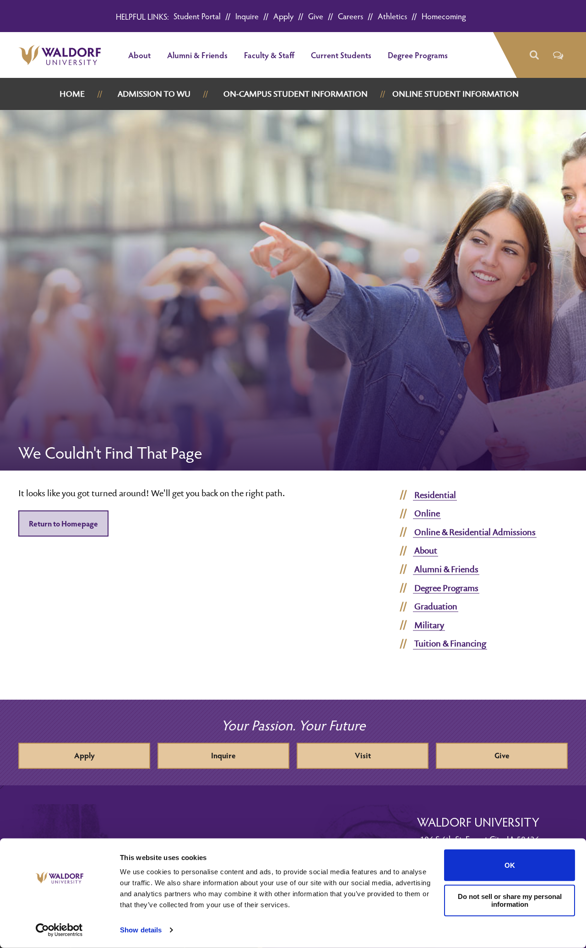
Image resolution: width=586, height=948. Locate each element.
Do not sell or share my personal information (510, 900)
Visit (363, 755)
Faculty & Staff (269, 54)
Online (427, 513)
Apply (283, 16)
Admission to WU (154, 93)
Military (429, 625)
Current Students (341, 54)
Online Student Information (455, 93)
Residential (435, 495)
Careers (350, 16)
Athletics (392, 16)
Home (72, 93)
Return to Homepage (63, 523)
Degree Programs (418, 54)
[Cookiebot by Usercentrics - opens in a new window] (59, 930)
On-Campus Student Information (295, 93)
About (139, 54)
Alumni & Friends (197, 54)
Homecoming (444, 16)
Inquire (247, 16)
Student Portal (197, 16)
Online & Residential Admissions (475, 532)
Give (315, 16)
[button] (533, 55)
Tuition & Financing (450, 643)
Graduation (435, 606)
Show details (141, 930)
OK (510, 865)
